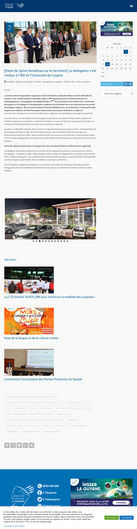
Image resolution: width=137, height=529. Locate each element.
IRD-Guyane (46, 408)
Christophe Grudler (73, 402)
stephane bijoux (61, 425)
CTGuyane (49, 492)
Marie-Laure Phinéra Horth (66, 408)
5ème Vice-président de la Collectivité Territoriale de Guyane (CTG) (34, 402)
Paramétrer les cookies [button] (14, 526)
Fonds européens (83, 81)
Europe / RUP (69, 81)
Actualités (11, 81)
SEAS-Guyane (32, 425)
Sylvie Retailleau (79, 425)
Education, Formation (33, 81)
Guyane (33, 408)
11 (64, 241)
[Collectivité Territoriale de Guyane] (14, 6)
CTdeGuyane (51, 499)
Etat (8, 408)
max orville (86, 408)
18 (108, 64)
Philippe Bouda (63, 414)
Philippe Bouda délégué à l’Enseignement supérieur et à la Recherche (35, 420)
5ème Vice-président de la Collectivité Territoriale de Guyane (30, 396)
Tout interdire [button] (126, 517)
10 (61, 241)
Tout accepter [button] (111, 517)
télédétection (12, 431)
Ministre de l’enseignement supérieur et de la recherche (29, 414)
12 (67, 241)
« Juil (102, 76)
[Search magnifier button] (130, 84)
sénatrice (46, 425)
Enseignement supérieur (53, 81)
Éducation (20, 81)
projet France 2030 (14, 425)
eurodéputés (20, 408)
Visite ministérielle (52, 431)
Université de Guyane (31, 431)
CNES (88, 402)
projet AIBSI (72, 420)
